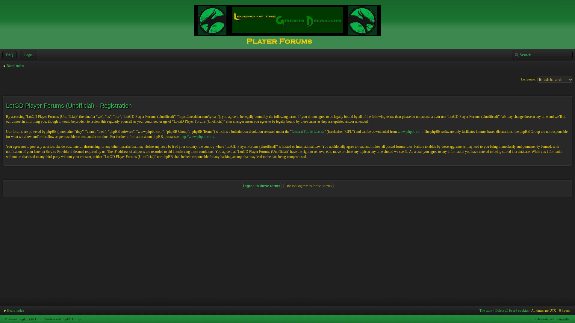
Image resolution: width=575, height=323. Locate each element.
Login (28, 55)
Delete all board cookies (512, 310)
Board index (15, 66)
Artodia (564, 319)
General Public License (308, 131)
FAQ (9, 55)
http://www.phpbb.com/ (197, 137)
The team (485, 310)
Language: (528, 79)
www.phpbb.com (410, 131)
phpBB (27, 319)
